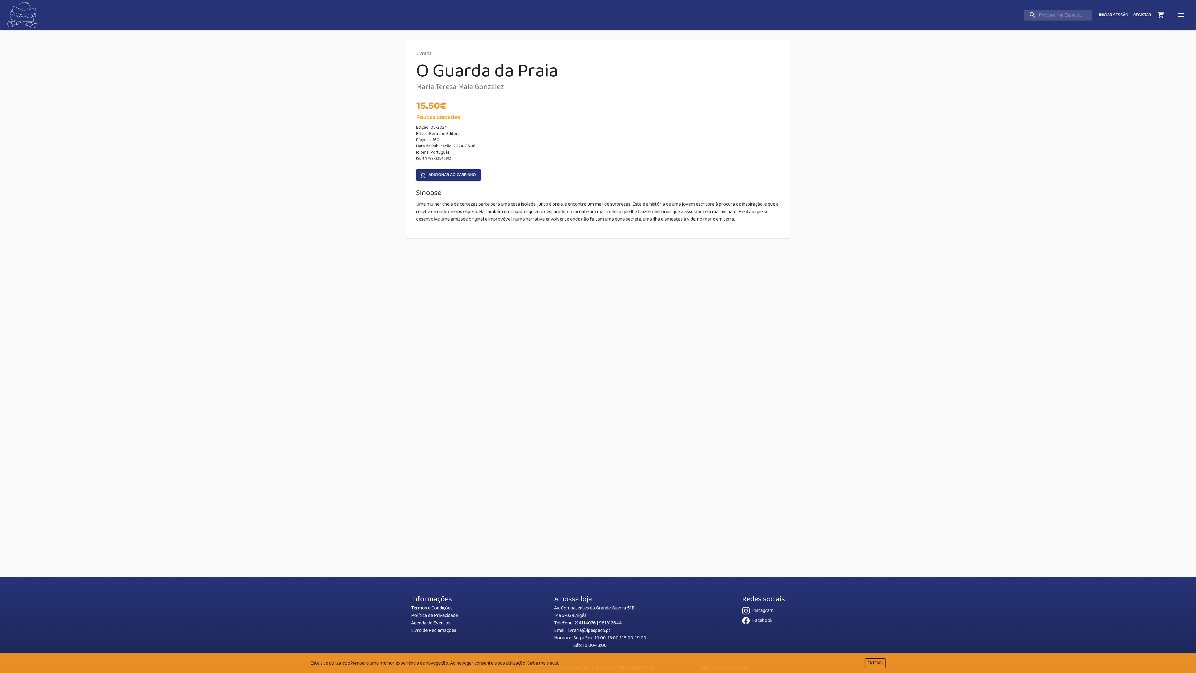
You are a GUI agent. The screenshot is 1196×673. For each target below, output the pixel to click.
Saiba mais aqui (542, 663)
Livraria (424, 53)
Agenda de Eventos (430, 623)
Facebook (762, 620)
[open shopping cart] (1161, 14)
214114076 (585, 623)
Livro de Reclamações (433, 630)
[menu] (1181, 14)
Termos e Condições (432, 608)
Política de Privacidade (434, 615)
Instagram (763, 610)
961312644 (610, 623)
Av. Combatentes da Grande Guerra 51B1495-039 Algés (594, 611)
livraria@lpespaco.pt (588, 630)
